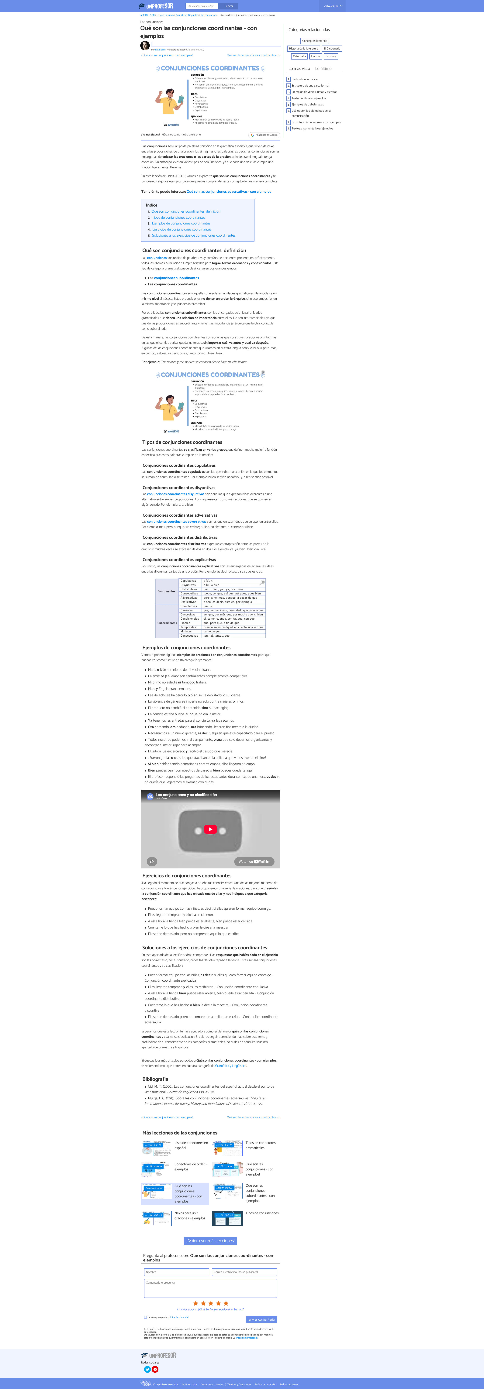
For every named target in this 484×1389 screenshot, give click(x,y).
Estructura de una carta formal (310, 85)
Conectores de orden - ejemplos (191, 1167)
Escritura (331, 56)
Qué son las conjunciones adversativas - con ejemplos (229, 192)
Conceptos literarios (314, 40)
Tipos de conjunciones (262, 1213)
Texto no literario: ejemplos (309, 98)
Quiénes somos (189, 1384)
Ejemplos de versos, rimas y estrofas (314, 91)
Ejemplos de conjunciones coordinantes (181, 223)
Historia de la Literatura (303, 48)
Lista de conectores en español (191, 1146)
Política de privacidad (265, 1384)
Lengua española (165, 15)
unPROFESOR (147, 15)
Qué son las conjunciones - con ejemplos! (259, 1169)
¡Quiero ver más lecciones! (211, 1241)
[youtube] (155, 1369)
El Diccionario (331, 48)
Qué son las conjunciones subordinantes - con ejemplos (260, 1193)
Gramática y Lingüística (187, 15)
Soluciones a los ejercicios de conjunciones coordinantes (193, 235)
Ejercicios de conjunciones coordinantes (181, 229)
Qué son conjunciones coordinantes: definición (186, 211)
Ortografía (299, 56)
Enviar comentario (261, 1319)
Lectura (315, 56)
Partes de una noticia (305, 79)
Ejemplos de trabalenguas (308, 104)
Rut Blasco (160, 50)
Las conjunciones (209, 15)
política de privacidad (178, 1317)
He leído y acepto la (168, 1317)
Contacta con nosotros (212, 1384)
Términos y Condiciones (239, 1384)
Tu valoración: (186, 1310)
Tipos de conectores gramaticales (261, 1146)
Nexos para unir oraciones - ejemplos (190, 1216)
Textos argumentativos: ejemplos (312, 128)
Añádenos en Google (266, 135)
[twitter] (147, 1369)
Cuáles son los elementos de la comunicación (311, 113)
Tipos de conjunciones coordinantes (178, 218)
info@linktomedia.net (247, 1338)
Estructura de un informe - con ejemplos (316, 122)
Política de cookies (289, 1384)
